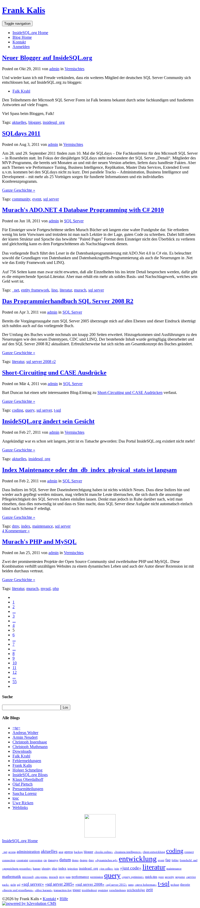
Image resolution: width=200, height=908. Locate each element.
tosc (15, 798)
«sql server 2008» (89, 884)
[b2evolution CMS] (29, 903)
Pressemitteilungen (27, 789)
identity (46, 868)
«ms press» (41, 876)
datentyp (53, 860)
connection (8, 860)
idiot (54, 868)
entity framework (35, 290)
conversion (35, 860)
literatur (66, 290)
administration (28, 851)
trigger (77, 890)
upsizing (103, 890)
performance (80, 877)
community (21, 199)
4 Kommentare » (16, 531)
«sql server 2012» (116, 884)
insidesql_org (54, 122)
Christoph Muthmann (30, 746)
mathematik (11, 876)
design (84, 860)
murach (80, 290)
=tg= (16, 728)
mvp (62, 876)
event (36, 199)
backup (78, 852)
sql (18, 884)
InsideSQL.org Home (30, 32)
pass (68, 876)
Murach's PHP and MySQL (39, 541)
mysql (46, 588)
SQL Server (74, 221)
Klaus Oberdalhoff (27, 779)
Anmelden (21, 46)
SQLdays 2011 (21, 133)
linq (54, 290)
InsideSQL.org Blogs (30, 775)
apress (68, 852)
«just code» (130, 868)
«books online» (103, 852)
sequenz (180, 876)
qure (161, 876)
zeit (149, 889)
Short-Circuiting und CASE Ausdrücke (54, 372)
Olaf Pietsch (22, 784)
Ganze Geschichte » (18, 190)
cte (45, 860)
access (12, 852)
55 (14, 681)
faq (168, 860)
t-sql (57, 410)
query (29, 410)
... (14, 611)
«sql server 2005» (59, 884)
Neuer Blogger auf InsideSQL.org (47, 57)
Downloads (22, 751)
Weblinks (20, 807)
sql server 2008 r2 (41, 361)
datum (65, 859)
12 (14, 672)
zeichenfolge (136, 890)
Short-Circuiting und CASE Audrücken (129, 392)
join (116, 868)
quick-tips (151, 877)
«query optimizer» (133, 876)
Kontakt (19, 42)
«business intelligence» (128, 852)
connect (189, 852)
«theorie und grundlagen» (18, 890)
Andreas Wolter (25, 732)
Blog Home (22, 37)
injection (72, 868)
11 (14, 667)
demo (75, 860)
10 (14, 663)
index (25, 526)
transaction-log (63, 890)
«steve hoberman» (146, 884)
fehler (175, 860)
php (56, 588)
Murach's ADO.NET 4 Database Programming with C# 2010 (83, 209)
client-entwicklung (154, 852)
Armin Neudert (25, 737)
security (169, 876)
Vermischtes (74, 69)
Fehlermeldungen (26, 760)
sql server (51, 199)
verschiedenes (117, 890)
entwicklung (138, 858)
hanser (37, 868)
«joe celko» (106, 868)
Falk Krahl (21, 91)
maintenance (42, 526)
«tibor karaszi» (44, 890)
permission (96, 876)
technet (175, 884)
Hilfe (64, 899)
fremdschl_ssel (188, 860)
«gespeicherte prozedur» (17, 868)
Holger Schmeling (27, 770)
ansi (61, 852)
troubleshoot (89, 890)
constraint (22, 860)
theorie (185, 884)
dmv (15, 526)
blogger (34, 122)
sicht (13, 884)
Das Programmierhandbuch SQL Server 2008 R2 (67, 301)
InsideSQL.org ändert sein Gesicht (48, 421)
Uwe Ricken (22, 803)
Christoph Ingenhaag (29, 742)
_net (15, 290)
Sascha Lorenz (24, 793)
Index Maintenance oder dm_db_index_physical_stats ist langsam (89, 469)
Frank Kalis (23, 10)
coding (17, 410)
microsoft (28, 876)
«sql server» (32, 884)
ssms (131, 884)
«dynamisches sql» (106, 860)
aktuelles (19, 122)
